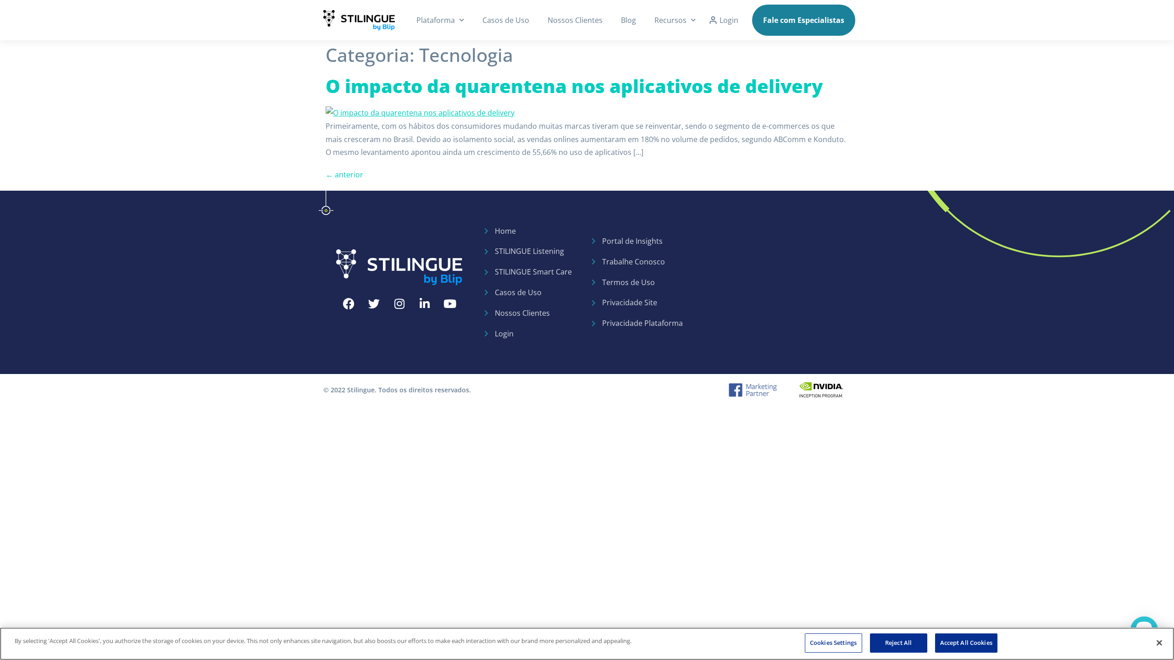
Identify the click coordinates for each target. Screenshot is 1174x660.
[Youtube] (449, 303)
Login (729, 20)
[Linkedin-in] (424, 303)
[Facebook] (349, 303)
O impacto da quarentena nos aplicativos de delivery (574, 86)
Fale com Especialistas (803, 20)
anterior (344, 175)
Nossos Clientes (575, 20)
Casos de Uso (505, 20)
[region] (587, 643)
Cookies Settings (833, 642)
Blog (628, 20)
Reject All (898, 642)
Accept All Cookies (966, 642)
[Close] (1159, 642)
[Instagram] (399, 303)
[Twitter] (374, 303)
